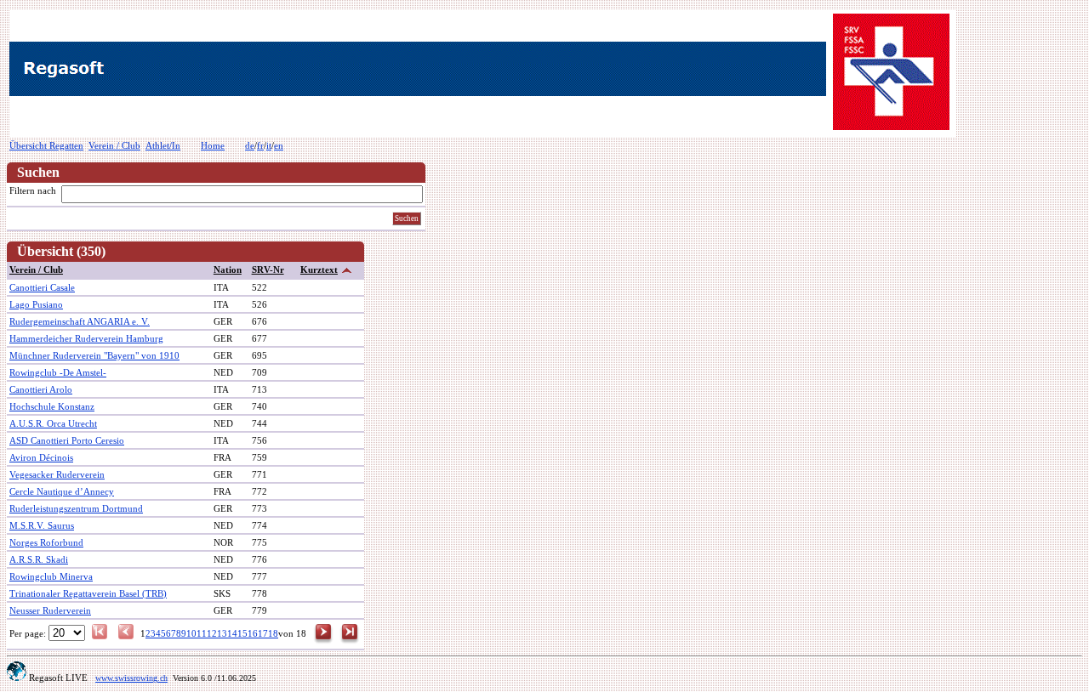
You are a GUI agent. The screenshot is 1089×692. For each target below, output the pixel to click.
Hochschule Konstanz (51, 406)
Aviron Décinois (41, 457)
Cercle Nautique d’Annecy (61, 491)
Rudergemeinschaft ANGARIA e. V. (79, 321)
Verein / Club (114, 145)
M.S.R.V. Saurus (41, 525)
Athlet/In (162, 145)
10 (191, 633)
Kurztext (319, 269)
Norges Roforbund (46, 542)
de (249, 145)
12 (212, 633)
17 (263, 633)
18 (273, 633)
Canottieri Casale (42, 287)
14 (232, 633)
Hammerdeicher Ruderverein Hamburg (86, 338)
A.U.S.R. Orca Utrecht (53, 423)
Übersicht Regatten (46, 145)
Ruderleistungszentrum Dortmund (76, 508)
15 (242, 633)
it (268, 145)
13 (222, 633)
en (278, 145)
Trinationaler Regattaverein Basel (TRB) (88, 593)
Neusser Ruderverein (50, 610)
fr (260, 145)
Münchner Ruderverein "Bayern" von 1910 (94, 355)
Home (213, 145)
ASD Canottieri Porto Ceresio (66, 440)
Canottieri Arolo (40, 389)
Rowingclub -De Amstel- (57, 372)
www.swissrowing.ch (131, 678)
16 (253, 633)
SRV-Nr (268, 269)
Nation (228, 269)
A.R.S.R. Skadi (38, 559)
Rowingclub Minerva (51, 576)
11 (202, 633)
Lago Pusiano (36, 304)
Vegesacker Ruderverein (57, 474)
